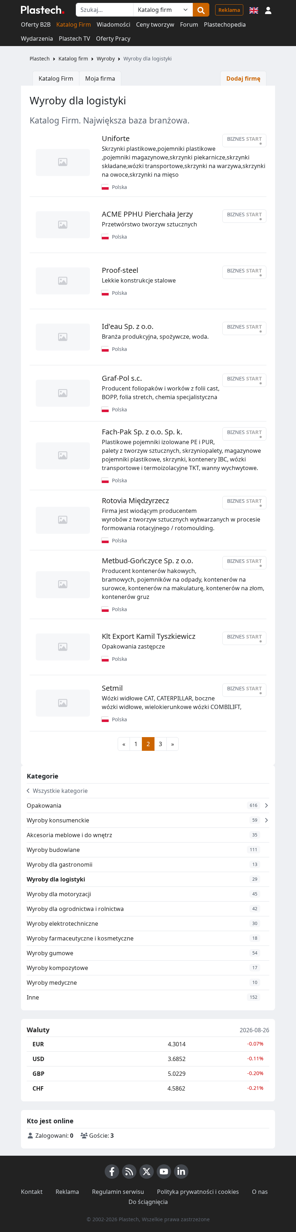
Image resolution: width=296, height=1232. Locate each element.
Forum (189, 24)
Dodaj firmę (243, 78)
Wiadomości (113, 24)
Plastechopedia (225, 24)
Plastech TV (74, 38)
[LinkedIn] (181, 1171)
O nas (260, 1192)
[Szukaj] (201, 10)
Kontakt (32, 1192)
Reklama (229, 9)
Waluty (38, 1030)
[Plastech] (42, 10)
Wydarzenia (37, 38)
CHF (38, 1088)
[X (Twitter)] (146, 1171)
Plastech (40, 58)
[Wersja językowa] (253, 10)
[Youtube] (164, 1171)
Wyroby (106, 58)
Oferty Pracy (113, 38)
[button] (268, 10)
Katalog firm (73, 58)
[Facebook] (112, 1171)
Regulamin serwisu (118, 1192)
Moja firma (100, 78)
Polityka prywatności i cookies (198, 1192)
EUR (38, 1044)
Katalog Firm (73, 24)
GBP (38, 1074)
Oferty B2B (36, 24)
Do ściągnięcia (148, 1202)
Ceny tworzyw (155, 24)
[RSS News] (129, 1171)
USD (38, 1059)
